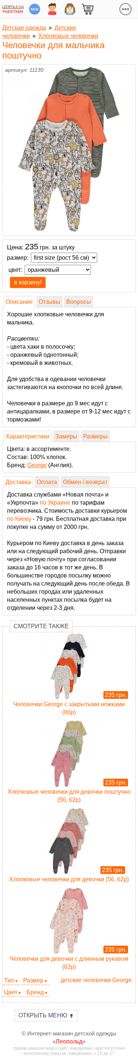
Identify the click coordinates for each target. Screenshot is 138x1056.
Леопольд (69, 1041)
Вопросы (78, 302)
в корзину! (28, 282)
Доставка (18, 482)
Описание (19, 302)
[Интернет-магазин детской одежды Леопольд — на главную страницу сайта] (13, 9)
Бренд (35, 992)
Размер (33, 980)
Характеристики (27, 436)
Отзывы (49, 302)
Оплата (47, 482)
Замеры (66, 436)
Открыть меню (46, 1015)
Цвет (10, 992)
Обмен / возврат (85, 482)
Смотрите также (41, 626)
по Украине (55, 502)
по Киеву (19, 519)
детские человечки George (96, 980)
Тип (9, 980)
